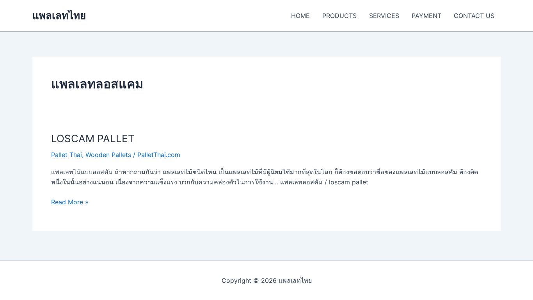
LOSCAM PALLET (93, 138)
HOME (300, 16)
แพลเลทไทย (59, 15)
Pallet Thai (66, 155)
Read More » (70, 201)
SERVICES (384, 16)
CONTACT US (474, 16)
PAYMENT (426, 16)
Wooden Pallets (108, 155)
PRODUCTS (339, 16)
